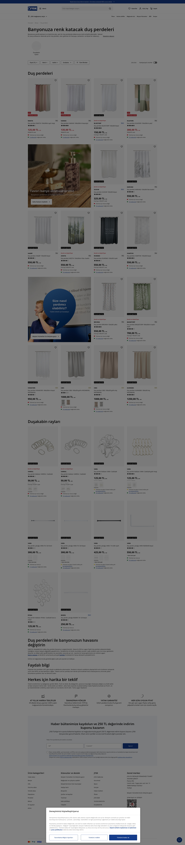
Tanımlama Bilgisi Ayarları (63, 837)
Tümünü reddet (94, 837)
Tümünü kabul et (123, 837)
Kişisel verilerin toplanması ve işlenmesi (123, 828)
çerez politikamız (56, 830)
